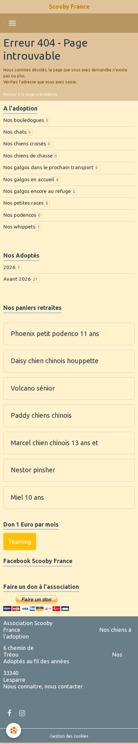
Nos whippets (19, 226)
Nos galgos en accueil (28, 179)
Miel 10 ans (27, 497)
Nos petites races (23, 203)
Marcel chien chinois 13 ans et (54, 443)
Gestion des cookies (69, 736)
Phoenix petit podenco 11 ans (55, 333)
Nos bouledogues (23, 120)
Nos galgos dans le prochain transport (48, 167)
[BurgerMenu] (12, 23)
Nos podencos (19, 215)
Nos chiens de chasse (28, 155)
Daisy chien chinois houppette (54, 360)
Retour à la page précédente (30, 94)
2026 (9, 267)
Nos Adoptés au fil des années (62, 657)
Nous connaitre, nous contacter (43, 686)
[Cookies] (13, 730)
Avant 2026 (17, 279)
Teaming (19, 541)
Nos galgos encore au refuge (37, 191)
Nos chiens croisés (24, 143)
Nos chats (14, 132)
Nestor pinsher (33, 470)
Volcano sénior (33, 388)
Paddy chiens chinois (41, 415)
